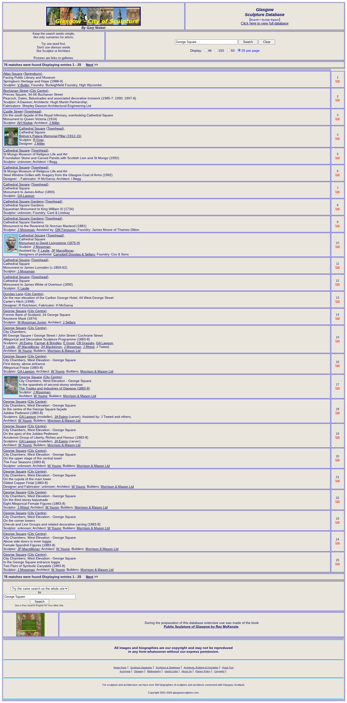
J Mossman (26, 230)
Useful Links (171, 671)
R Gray (38, 140)
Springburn (33, 74)
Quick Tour (228, 667)
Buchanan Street (15, 91)
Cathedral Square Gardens (23, 201)
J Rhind (88, 347)
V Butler (23, 85)
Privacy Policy (202, 671)
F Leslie (44, 250)
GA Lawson (25, 196)
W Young (25, 350)
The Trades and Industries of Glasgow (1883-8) (54, 388)
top (337, 81)
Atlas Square (12, 74)
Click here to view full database (264, 23)
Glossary (139, 671)
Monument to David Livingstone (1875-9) (49, 243)
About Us (187, 671)
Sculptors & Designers (168, 667)
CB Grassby (85, 343)
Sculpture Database (141, 667)
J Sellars (69, 322)
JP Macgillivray (62, 250)
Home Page (120, 667)
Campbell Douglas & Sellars (74, 254)
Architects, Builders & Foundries (201, 667)
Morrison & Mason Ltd (63, 350)
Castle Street (13, 111)
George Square (14, 311)
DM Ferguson (65, 230)
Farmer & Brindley (47, 343)
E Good (69, 343)
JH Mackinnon (51, 347)
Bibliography (154, 671)
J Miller (54, 123)
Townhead (32, 111)
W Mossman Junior (31, 322)
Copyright (219, 671)
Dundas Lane (13, 294)
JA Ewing (26, 343)
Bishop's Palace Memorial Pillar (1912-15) (50, 136)
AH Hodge (25, 123)
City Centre (38, 91)
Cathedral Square (32, 128)
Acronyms (125, 671)
